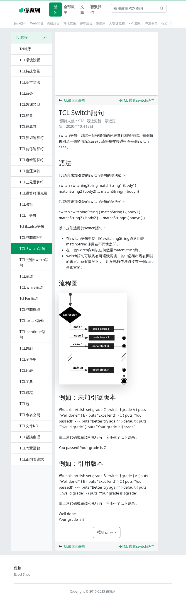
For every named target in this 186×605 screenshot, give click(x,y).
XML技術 (135, 23)
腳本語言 (86, 23)
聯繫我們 (96, 9)
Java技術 (20, 23)
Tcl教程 (22, 37)
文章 (82, 9)
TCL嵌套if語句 (73, 100)
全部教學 (69, 9)
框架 (164, 23)
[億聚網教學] (30, 9)
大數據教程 (117, 23)
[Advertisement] (106, 63)
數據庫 (100, 23)
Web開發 (36, 23)
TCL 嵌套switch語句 (138, 100)
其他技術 (69, 23)
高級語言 (53, 23)
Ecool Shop (22, 574)
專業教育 (151, 23)
